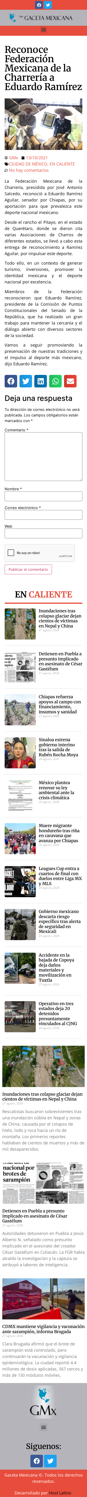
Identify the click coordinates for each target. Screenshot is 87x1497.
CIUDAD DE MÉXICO (28, 164)
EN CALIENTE (62, 164)
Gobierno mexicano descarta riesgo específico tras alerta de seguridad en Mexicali (60, 921)
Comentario (16, 430)
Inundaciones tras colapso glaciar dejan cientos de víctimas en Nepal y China (60, 618)
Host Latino (60, 1493)
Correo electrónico (23, 508)
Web (8, 526)
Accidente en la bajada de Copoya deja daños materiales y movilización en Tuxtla (56, 967)
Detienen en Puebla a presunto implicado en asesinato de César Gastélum (60, 661)
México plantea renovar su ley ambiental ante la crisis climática (56, 790)
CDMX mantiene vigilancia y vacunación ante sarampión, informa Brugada (43, 1329)
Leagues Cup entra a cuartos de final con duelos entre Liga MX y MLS (60, 876)
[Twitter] (48, 5)
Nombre (13, 489)
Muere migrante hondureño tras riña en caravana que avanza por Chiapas (59, 833)
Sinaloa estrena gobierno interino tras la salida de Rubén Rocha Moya (58, 747)
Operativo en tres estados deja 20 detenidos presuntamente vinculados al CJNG (58, 1013)
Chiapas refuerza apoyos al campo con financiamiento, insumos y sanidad (60, 704)
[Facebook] (39, 5)
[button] (43, 29)
